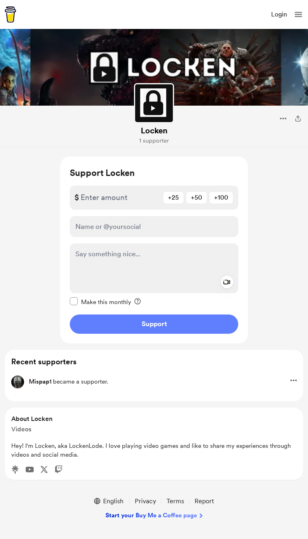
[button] (298, 14)
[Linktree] (15, 470)
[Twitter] (44, 470)
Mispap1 (40, 381)
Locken (154, 130)
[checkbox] (100, 301)
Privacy (145, 501)
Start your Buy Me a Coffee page (151, 515)
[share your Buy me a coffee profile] (298, 118)
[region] (154, 250)
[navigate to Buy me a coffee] (10, 14)
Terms (175, 501)
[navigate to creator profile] (154, 103)
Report (204, 501)
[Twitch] (59, 470)
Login (279, 14)
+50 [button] (196, 197)
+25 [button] (173, 197)
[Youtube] (30, 470)
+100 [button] (221, 197)
